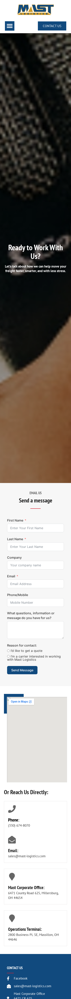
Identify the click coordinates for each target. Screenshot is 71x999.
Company (14, 557)
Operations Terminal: (25, 929)
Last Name (15, 539)
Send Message (22, 670)
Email (11, 576)
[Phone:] (12, 809)
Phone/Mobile (17, 595)
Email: (13, 850)
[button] (10, 26)
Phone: (13, 820)
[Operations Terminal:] (12, 918)
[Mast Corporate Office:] (12, 876)
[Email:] (12, 840)
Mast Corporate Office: (26, 887)
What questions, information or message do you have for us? (30, 615)
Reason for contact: (22, 645)
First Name (15, 520)
